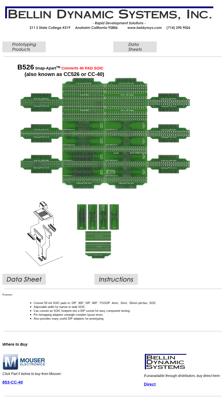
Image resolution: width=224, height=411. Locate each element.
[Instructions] (116, 283)
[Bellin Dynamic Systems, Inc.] (113, 29)
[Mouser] (24, 369)
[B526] (105, 187)
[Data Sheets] (135, 51)
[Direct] (165, 369)
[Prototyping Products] (24, 51)
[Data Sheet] (24, 283)
